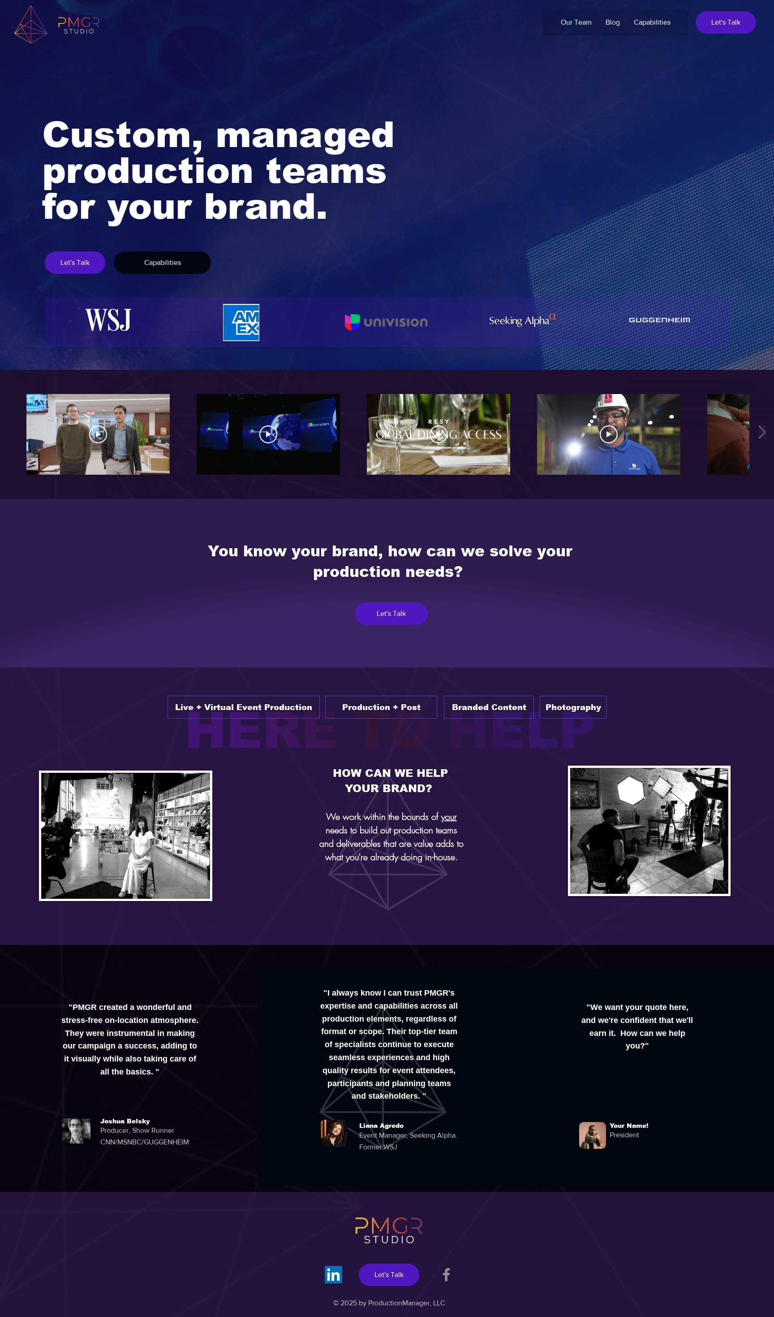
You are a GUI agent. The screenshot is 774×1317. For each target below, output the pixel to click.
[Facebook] (446, 1274)
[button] (726, 22)
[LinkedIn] (333, 1274)
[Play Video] (98, 434)
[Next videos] (761, 432)
